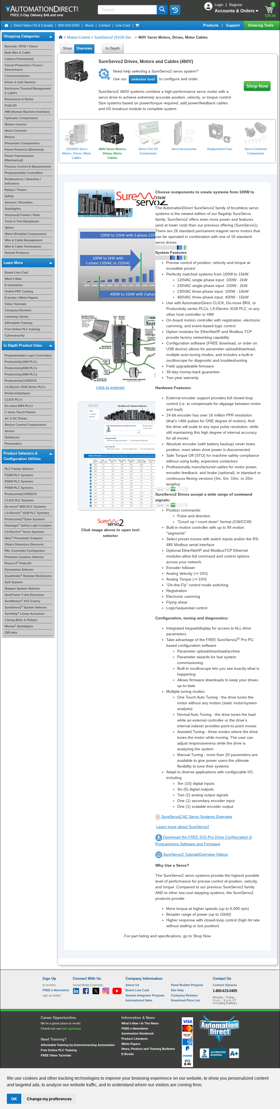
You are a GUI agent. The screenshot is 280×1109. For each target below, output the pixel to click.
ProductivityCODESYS (21, 380)
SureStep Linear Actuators (24, 613)
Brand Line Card (16, 272)
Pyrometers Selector (19, 569)
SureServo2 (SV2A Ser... (114, 37)
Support (233, 25)
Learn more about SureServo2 (182, 826)
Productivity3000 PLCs (21, 374)
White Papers (130, 1043)
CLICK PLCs (13, 399)
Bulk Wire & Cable (17, 52)
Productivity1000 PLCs (21, 361)
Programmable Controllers (24, 172)
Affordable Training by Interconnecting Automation (78, 1045)
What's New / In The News (140, 1023)
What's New (13, 278)
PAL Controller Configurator (25, 550)
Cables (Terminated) (19, 59)
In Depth (112, 48)
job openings (71, 1028)
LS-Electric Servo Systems (24, 531)
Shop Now (257, 86)
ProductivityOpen (17, 393)
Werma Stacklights (19, 626)
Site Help (177, 990)
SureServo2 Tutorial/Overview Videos (195, 854)
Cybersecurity (15, 335)
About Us (132, 985)
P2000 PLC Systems (19, 481)
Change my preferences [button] (49, 1098)
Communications (17, 75)
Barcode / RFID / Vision (21, 46)
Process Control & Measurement (28, 166)
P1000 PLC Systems (19, 475)
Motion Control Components (25, 424)
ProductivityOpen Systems (25, 519)
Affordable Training (19, 322)
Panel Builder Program (187, 985)
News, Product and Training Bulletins (148, 1048)
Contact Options (225, 985)
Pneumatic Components (22, 143)
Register (235, 5)
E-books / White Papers (21, 297)
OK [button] (14, 1098)
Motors (10, 137)
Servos (9, 431)
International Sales (139, 1000)
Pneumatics (13, 443)
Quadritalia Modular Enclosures (28, 576)
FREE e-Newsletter (134, 1028)
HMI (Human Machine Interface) (27, 111)
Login (219, 5)
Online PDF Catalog (19, 291)
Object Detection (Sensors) (24, 544)
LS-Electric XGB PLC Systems (27, 513)
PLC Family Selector (19, 468)
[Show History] (175, 10)
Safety (9, 196)
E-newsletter (14, 285)
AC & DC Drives (16, 418)
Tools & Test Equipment (22, 221)
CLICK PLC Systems (19, 500)
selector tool (143, 79)
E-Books (127, 1054)
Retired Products (17, 252)
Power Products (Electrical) (24, 149)
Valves (9, 227)
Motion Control (16, 124)
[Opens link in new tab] (132, 456)
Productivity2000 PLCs (21, 368)
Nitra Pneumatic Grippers (24, 538)
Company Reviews (18, 310)
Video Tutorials (15, 304)
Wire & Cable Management (23, 240)
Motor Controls (16, 130)
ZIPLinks (11, 632)
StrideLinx (12, 437)
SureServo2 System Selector (26, 607)
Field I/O (11, 105)
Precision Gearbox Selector (24, 557)
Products (211, 25)
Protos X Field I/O (18, 563)
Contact (104, 25)
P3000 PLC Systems (19, 487)
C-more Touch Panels (20, 412)
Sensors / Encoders (19, 202)
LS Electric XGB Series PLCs (25, 387)
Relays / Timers (16, 189)
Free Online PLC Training (59, 1050)
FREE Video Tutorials (56, 1055)
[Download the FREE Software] (159, 837)
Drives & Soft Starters (20, 82)
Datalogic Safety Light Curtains (28, 525)
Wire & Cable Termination (23, 246)
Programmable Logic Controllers (28, 355)
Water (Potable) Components (25, 233)
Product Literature (134, 1038)
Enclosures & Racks (19, 99)
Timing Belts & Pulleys (21, 620)
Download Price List (185, 1000)
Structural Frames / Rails (22, 215)
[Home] (6, 25)
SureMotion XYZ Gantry (22, 601)
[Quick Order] (137, 25)
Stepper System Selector (22, 588)
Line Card (122, 25)
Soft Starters (14, 582)
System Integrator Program (145, 995)
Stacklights (13, 208)
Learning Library (16, 316)
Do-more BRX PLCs (19, 405)
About (89, 25)
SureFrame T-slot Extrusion (24, 594)
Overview (84, 48)
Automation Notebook (137, 1033)
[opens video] (159, 854)
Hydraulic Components (21, 118)
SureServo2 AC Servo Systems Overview (196, 816)
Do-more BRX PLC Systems (25, 506)
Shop (67, 48)
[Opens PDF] (158, 816)
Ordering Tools (261, 25)
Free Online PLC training (22, 329)
